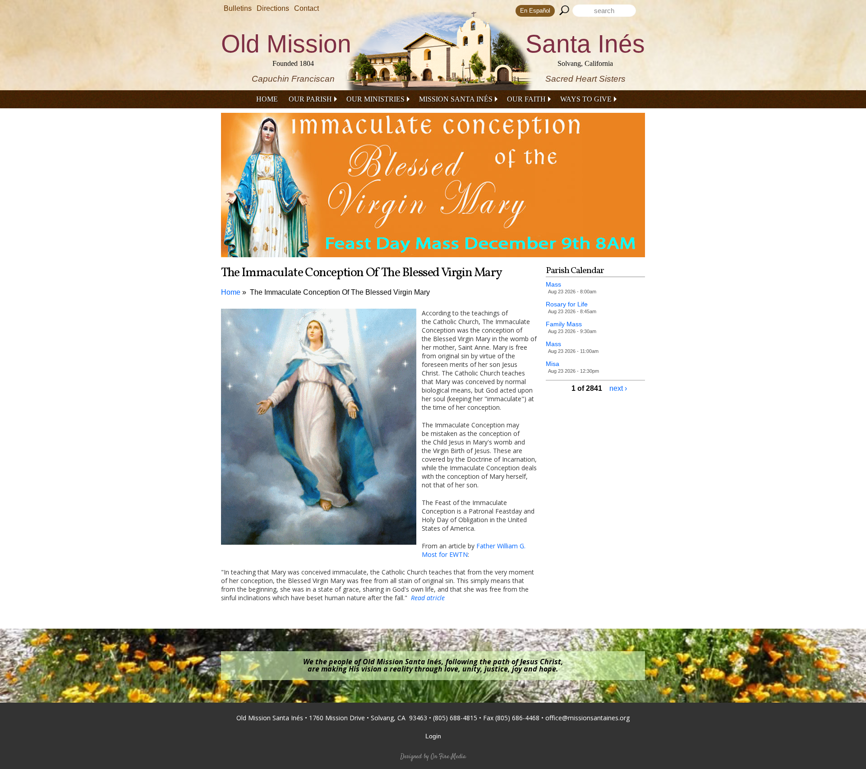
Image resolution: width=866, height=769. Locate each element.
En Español (535, 10)
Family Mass (564, 324)
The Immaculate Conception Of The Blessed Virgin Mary (340, 292)
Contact (306, 8)
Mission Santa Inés (456, 99)
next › (618, 388)
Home (267, 99)
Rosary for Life (567, 304)
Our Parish (310, 99)
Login (433, 736)
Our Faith (526, 99)
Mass (553, 284)
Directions (273, 8)
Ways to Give (586, 99)
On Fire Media (448, 756)
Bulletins (238, 8)
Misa (552, 363)
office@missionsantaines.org (587, 717)
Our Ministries (375, 99)
